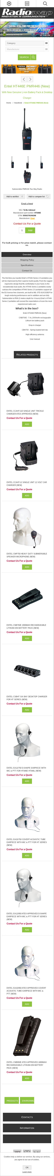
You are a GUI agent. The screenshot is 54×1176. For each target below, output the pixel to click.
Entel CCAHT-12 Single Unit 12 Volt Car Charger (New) (27, 483)
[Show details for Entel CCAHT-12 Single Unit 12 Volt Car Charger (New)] (27, 456)
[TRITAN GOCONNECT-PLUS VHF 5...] (24, 79)
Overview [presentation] (27, 254)
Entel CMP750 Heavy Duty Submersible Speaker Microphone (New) (27, 555)
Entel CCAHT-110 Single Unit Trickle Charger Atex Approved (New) (25, 412)
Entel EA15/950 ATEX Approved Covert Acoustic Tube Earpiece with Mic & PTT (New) (26, 991)
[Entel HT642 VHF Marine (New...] (30, 79)
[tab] (26, 254)
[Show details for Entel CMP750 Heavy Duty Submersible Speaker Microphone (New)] (27, 527)
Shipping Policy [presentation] (27, 260)
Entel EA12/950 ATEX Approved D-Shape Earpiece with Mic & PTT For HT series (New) (27, 916)
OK (27, 1167)
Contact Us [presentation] (27, 270)
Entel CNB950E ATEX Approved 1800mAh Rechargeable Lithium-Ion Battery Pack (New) (27, 1065)
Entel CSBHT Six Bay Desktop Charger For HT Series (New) (27, 698)
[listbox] (27, 43)
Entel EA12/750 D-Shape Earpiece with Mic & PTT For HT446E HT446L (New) (26, 769)
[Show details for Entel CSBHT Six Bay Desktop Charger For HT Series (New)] (27, 670)
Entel (33, 218)
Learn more (27, 1172)
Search (24, 57)
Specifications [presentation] (27, 265)
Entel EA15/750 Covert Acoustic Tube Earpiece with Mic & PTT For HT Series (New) (27, 842)
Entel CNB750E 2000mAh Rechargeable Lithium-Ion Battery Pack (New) (26, 626)
